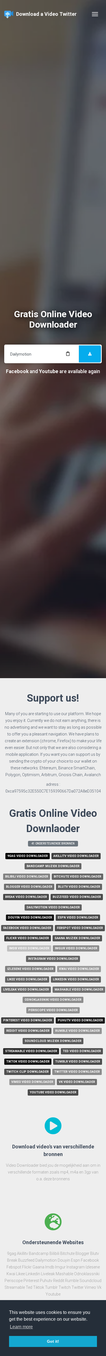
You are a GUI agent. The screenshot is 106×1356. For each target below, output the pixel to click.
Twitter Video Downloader (77, 1072)
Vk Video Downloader (77, 1082)
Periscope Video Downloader (53, 1010)
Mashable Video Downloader (79, 989)
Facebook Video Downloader (27, 928)
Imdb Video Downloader (29, 948)
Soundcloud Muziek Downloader (53, 1041)
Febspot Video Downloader (80, 928)
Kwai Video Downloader (79, 969)
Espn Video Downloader (78, 917)
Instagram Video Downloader (53, 959)
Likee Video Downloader (27, 979)
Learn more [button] (21, 1326)
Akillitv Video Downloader (76, 856)
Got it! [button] (53, 1341)
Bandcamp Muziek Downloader (53, 866)
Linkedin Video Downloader (76, 979)
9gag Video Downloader (27, 856)
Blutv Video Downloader (79, 887)
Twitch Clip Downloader (27, 1072)
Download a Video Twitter (46, 14)
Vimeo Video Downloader (32, 1082)
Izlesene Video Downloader (30, 969)
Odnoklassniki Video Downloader (53, 1000)
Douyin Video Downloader (30, 917)
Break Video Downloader (26, 897)
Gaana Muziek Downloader (77, 938)
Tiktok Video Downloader (27, 1061)
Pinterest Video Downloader (27, 1020)
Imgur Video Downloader (76, 948)
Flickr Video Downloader (27, 938)
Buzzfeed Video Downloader (77, 897)
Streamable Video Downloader (31, 1051)
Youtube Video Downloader (53, 1092)
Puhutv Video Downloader (80, 1020)
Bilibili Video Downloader (26, 876)
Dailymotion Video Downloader (53, 907)
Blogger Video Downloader (29, 887)
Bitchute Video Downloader (77, 876)
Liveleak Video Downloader (26, 989)
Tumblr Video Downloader (77, 1061)
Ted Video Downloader (82, 1051)
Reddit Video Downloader (27, 1031)
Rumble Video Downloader (77, 1031)
